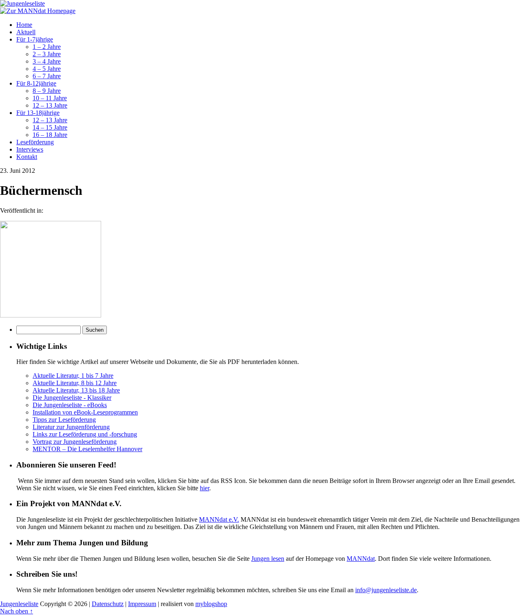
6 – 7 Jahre (47, 76)
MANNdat (361, 558)
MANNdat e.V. (219, 519)
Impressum (142, 603)
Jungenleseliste (19, 603)
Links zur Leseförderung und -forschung (85, 434)
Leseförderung (35, 142)
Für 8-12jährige (36, 83)
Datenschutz (108, 603)
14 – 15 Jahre (50, 127)
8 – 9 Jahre (47, 90)
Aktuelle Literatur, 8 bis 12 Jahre (75, 382)
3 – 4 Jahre (47, 61)
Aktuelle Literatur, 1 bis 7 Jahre (73, 375)
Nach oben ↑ (16, 611)
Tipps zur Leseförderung (64, 419)
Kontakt (26, 156)
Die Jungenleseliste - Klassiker (72, 397)
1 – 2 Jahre (47, 46)
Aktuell (25, 32)
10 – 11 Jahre (50, 98)
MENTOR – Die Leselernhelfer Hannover (87, 448)
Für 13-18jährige (38, 112)
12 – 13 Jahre (50, 105)
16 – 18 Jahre (50, 134)
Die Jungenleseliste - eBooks (70, 404)
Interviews (29, 149)
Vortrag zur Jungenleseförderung (75, 441)
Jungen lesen (267, 558)
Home (24, 24)
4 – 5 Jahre (47, 68)
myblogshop (211, 603)
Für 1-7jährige (34, 39)
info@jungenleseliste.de (386, 589)
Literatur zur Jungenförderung (71, 426)
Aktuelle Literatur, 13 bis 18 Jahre (76, 390)
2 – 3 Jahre (47, 54)
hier (204, 488)
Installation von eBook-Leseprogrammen (85, 412)
